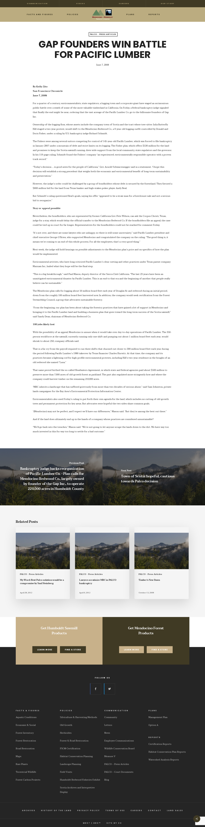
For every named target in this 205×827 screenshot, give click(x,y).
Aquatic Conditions (26, 717)
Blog (106, 780)
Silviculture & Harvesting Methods (78, 717)
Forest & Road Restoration (74, 741)
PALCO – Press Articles (116, 764)
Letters (108, 725)
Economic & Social (26, 725)
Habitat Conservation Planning (76, 756)
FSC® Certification (70, 749)
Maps (18, 756)
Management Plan (158, 717)
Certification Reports (160, 744)
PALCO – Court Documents (118, 772)
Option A (153, 725)
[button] (44, 649)
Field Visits (66, 772)
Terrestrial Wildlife (26, 772)
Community (110, 717)
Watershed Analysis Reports (164, 760)
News (107, 733)
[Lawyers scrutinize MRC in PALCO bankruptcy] (102, 563)
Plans (153, 710)
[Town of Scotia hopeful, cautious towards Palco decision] (153, 476)
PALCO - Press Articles (103, 34)
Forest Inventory (25, 733)
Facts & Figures (28, 710)
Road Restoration (25, 749)
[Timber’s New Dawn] (161, 563)
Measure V (109, 756)
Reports (155, 737)
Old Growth (66, 725)
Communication (116, 710)
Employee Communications (119, 741)
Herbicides (66, 733)
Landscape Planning (70, 764)
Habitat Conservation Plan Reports (167, 752)
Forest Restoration (26, 741)
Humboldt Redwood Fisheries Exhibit (80, 780)
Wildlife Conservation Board (119, 749)
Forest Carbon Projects (28, 780)
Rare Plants (22, 764)
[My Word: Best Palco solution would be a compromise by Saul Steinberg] (43, 563)
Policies (66, 710)
